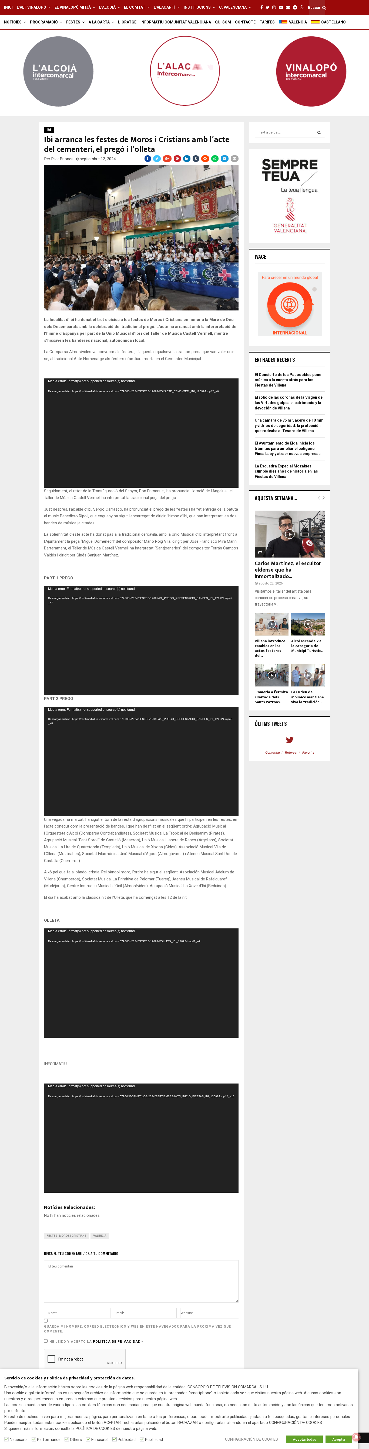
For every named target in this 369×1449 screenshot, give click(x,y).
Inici (8, 7)
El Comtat (134, 7)
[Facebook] (263, 7)
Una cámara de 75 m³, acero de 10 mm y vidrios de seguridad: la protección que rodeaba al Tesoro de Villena (289, 425)
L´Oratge (127, 22)
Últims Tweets (271, 723)
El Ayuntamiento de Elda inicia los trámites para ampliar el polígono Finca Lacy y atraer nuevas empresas (288, 448)
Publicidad (127, 1439)
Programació (44, 22)
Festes (73, 22)
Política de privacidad (117, 1342)
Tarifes (267, 22)
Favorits (308, 752)
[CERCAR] (319, 132)
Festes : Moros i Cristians (66, 1235)
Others (76, 1439)
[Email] (289, 7)
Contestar (272, 752)
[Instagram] (275, 7)
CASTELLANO (333, 22)
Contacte (245, 22)
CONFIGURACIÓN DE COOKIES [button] (251, 1439)
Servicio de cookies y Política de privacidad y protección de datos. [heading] (69, 1378)
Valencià (99, 1235)
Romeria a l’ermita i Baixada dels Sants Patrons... (271, 697)
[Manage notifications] (356, 1437)
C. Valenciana (233, 7)
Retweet (291, 752)
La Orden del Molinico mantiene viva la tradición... (307, 697)
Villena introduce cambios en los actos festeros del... (270, 648)
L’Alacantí (164, 7)
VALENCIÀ (298, 22)
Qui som (223, 22)
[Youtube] (282, 7)
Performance (49, 1439)
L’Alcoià (107, 7)
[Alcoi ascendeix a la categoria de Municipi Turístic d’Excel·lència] (308, 624)
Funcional (99, 1439)
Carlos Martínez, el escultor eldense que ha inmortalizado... (288, 570)
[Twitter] (269, 7)
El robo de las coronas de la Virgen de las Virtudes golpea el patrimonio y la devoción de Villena (289, 402)
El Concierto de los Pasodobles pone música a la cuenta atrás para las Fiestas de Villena (288, 379)
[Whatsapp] (303, 7)
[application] (141, 433)
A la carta (99, 22)
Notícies (13, 22)
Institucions (197, 7)
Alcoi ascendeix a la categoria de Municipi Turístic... (307, 646)
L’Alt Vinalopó (31, 7)
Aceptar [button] (338, 1439)
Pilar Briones (62, 158)
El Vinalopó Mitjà (73, 7)
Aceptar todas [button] (304, 1439)
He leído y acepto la (96, 1342)
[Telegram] (296, 7)
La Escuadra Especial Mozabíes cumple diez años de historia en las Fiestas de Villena (286, 471)
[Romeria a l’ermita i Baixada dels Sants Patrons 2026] (272, 675)
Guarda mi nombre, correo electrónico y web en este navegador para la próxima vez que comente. (137, 1329)
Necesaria (19, 1439)
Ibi (49, 130)
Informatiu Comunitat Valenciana (175, 22)
